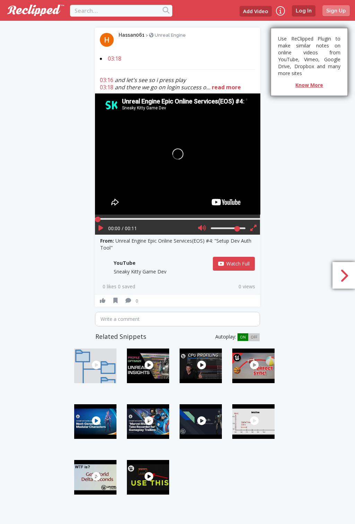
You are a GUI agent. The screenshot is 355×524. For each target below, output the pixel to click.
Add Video (255, 11)
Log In (304, 11)
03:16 (106, 80)
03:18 (114, 58)
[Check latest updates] (280, 11)
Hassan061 (132, 35)
